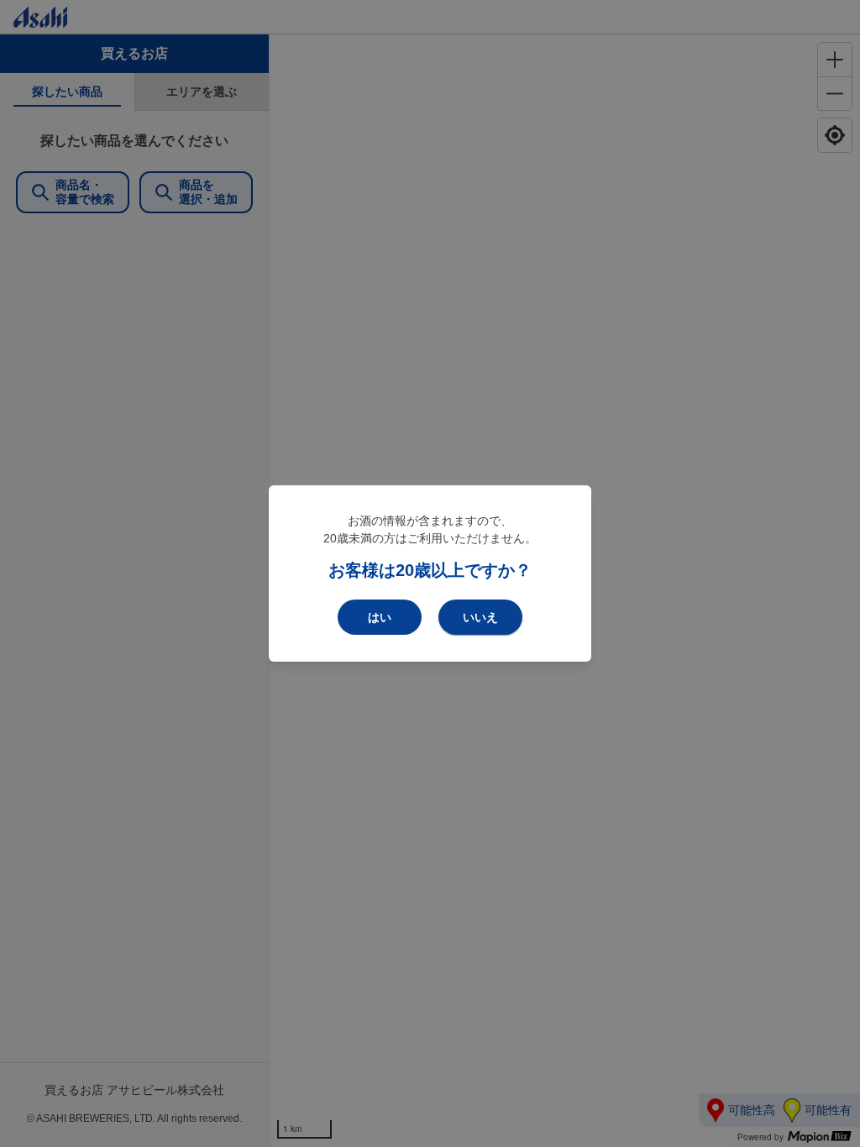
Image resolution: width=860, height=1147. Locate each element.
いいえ (480, 617)
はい (379, 617)
